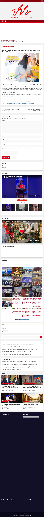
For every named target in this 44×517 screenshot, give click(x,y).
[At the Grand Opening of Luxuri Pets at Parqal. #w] (7, 302)
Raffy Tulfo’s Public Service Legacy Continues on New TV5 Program (21, 367)
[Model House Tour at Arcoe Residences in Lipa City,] (37, 272)
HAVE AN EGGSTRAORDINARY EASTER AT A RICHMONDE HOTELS (11, 110)
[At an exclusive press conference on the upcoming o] (27, 313)
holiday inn (23, 103)
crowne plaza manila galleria (13, 103)
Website (3, 144)
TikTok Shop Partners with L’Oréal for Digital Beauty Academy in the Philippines (23, 364)
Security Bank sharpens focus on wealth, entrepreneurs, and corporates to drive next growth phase (19, 349)
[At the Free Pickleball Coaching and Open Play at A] (27, 272)
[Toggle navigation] (5, 21)
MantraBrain (29, 515)
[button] (23, 202)
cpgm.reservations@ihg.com (27, 98)
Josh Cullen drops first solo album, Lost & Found (13, 369)
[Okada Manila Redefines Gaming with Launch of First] (37, 313)
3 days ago (4, 408)
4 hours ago (5, 390)
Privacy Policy (4, 168)
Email (3, 139)
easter (20, 103)
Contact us (4, 167)
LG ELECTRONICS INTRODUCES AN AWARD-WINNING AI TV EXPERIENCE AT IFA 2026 (17, 351)
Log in (3, 327)
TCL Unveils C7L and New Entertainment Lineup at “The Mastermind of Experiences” (11, 406)
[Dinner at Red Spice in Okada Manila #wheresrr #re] (17, 313)
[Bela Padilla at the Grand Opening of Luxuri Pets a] (27, 302)
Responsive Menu (42, 1)
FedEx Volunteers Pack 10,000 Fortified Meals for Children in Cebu (13, 346)
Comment (4, 120)
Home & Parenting (5, 46)
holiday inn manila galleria (29, 103)
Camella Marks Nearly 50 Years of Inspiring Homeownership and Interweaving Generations (30, 406)
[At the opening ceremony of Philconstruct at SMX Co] (7, 272)
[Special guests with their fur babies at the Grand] (17, 302)
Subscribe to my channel (22, 199)
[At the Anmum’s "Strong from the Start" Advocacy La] (27, 282)
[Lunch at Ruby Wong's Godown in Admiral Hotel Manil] (17, 282)
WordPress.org (4, 331)
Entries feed (4, 328)
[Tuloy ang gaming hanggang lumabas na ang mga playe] (37, 292)
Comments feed (5, 330)
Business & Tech (4, 383)
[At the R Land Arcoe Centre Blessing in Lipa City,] (7, 282)
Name (3, 134)
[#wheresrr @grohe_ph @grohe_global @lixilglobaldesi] (27, 292)
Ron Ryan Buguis (5, 364)
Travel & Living (11, 46)
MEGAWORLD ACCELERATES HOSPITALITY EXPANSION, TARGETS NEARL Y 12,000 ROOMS (18, 344)
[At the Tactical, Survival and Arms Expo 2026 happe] (37, 282)
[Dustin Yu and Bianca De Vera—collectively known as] (37, 302)
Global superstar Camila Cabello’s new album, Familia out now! (33, 110)
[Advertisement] (22, 31)
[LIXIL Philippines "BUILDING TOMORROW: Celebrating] (17, 292)
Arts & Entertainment (12, 400)
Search (41, 337)
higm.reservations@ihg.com (26, 101)
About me (3, 165)
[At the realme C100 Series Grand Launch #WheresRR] (7, 292)
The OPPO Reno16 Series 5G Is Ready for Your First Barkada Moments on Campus (16, 354)
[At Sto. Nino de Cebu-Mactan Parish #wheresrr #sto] (17, 272)
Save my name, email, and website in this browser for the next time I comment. (17, 148)
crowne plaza (6, 103)
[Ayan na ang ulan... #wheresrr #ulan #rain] (7, 313)
